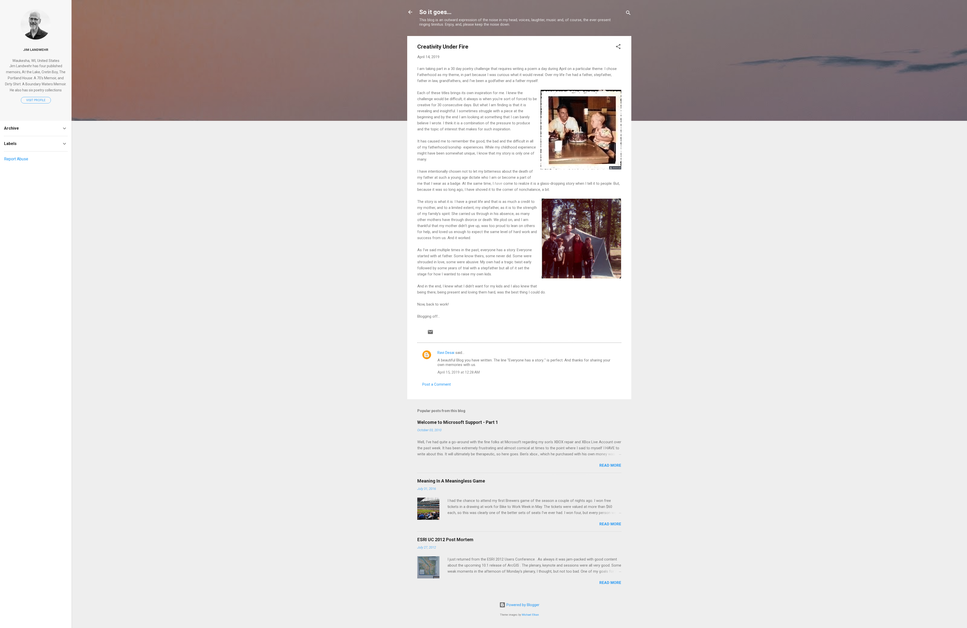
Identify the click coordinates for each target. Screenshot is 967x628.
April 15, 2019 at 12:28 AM (458, 372)
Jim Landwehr (35, 50)
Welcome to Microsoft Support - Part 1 (457, 422)
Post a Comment (436, 384)
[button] (618, 47)
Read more (610, 465)
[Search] (628, 13)
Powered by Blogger (522, 605)
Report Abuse (16, 159)
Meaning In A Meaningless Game (451, 481)
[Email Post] (430, 333)
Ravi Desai (445, 352)
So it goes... (435, 12)
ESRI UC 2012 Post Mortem (445, 539)
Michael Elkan (530, 614)
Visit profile (36, 100)
